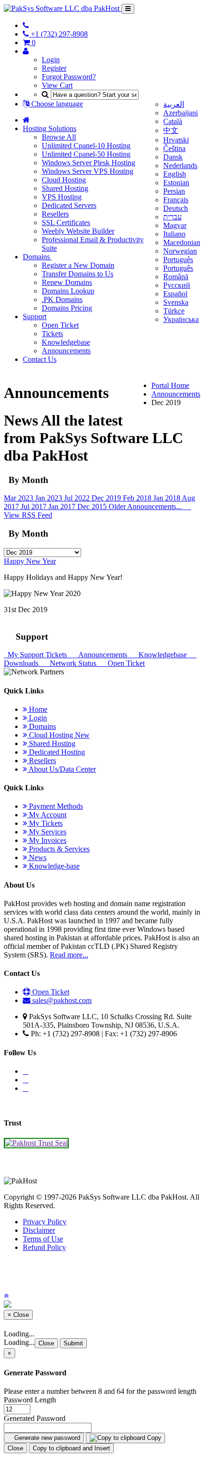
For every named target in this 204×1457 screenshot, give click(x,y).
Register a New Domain (78, 265)
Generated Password (34, 1418)
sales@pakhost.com (62, 1000)
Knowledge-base (53, 866)
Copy (153, 1437)
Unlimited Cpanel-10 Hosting (86, 146)
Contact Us (39, 359)
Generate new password (46, 1437)
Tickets (52, 334)
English (174, 174)
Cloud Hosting (64, 180)
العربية (173, 104)
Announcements (66, 351)
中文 (170, 130)
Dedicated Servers (69, 205)
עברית (172, 217)
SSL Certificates (66, 222)
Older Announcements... (146, 506)
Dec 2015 (93, 506)
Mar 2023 (19, 498)
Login (51, 60)
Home (37, 709)
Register (54, 68)
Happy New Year (30, 561)
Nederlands (180, 165)
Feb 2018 (138, 498)
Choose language (56, 104)
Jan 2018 (167, 498)
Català (172, 121)
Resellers (55, 214)
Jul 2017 (34, 506)
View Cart (57, 85)
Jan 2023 (49, 498)
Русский (176, 285)
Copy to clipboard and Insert (71, 1448)
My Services (46, 832)
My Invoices (46, 840)
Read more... (69, 955)
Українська (181, 319)
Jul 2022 (78, 498)
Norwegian (180, 251)
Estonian (176, 183)
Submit (73, 1343)
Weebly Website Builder (78, 231)
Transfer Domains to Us (77, 274)
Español (175, 294)
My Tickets (45, 823)
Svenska (175, 302)
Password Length (30, 1400)
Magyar (174, 225)
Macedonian (181, 242)
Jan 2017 (62, 506)
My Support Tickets (36, 655)
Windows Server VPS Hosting (87, 171)
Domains (37, 257)
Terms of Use (43, 1239)
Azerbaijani (180, 113)
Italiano (174, 234)
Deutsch (175, 208)
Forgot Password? (69, 77)
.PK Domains (62, 299)
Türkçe (174, 311)
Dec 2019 (107, 498)
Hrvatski (176, 140)
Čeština (174, 148)
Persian (174, 191)
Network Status (72, 663)
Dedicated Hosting (56, 752)
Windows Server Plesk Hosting (88, 163)
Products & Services (58, 849)
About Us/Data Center (61, 769)
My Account (46, 815)
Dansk (173, 157)
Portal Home (170, 385)
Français (175, 200)
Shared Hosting (65, 188)
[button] (6, 1296)
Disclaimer (39, 1230)
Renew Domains (67, 282)
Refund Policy (44, 1247)
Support (34, 316)
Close (46, 1343)
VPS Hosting (62, 197)
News (36, 857)
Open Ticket (60, 325)
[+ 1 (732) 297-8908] (26, 25)
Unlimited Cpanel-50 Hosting (86, 154)
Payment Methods (55, 806)
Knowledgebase (66, 342)
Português (178, 259)
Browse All (59, 137)
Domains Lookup (68, 291)
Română (175, 277)
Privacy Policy (44, 1222)
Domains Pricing (67, 308)
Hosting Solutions (49, 128)
